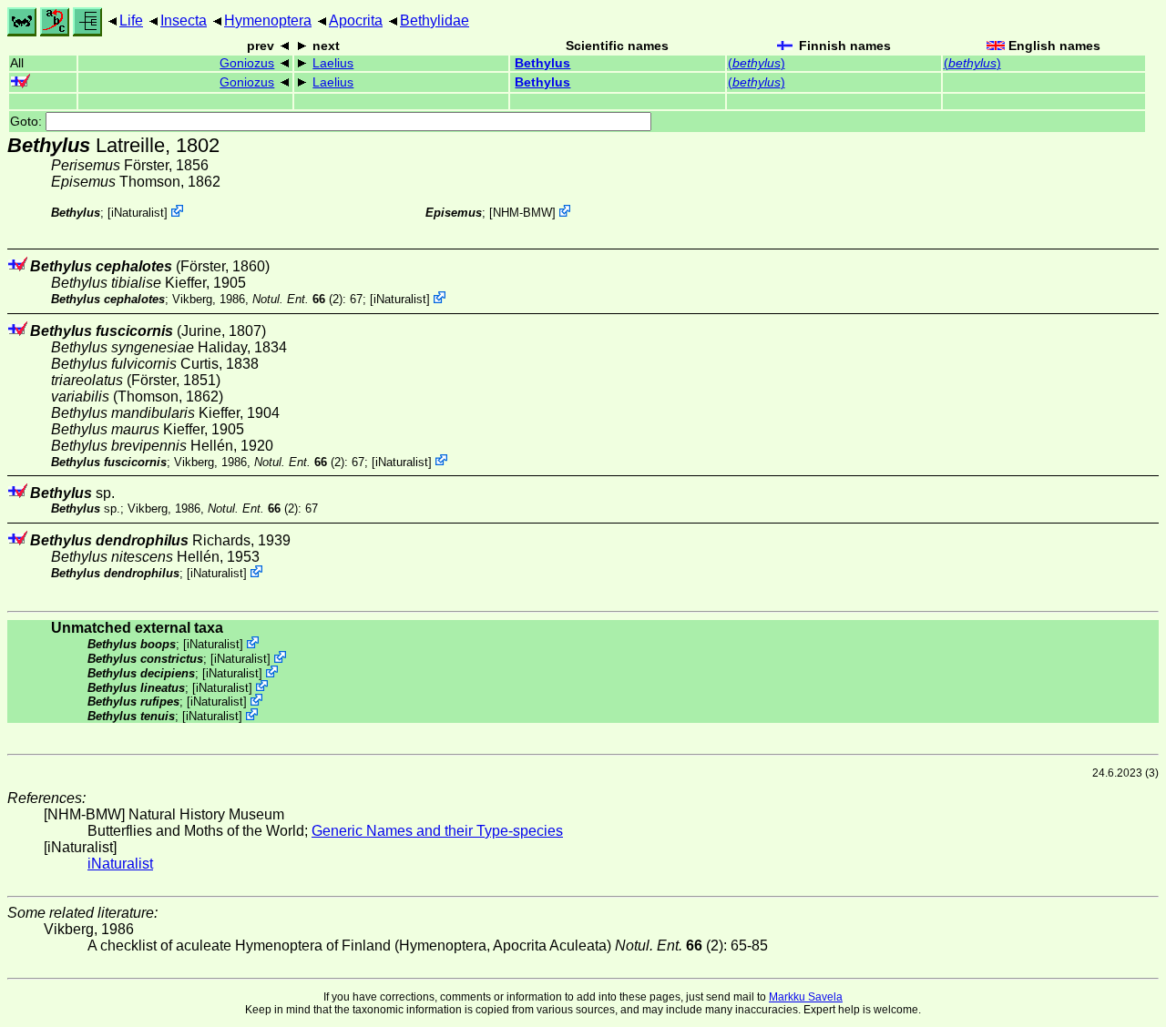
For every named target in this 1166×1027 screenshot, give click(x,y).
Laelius (332, 63)
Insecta (183, 20)
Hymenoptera (268, 20)
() (756, 63)
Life (131, 20)
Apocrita (356, 20)
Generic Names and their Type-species (437, 831)
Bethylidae (434, 20)
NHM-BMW (522, 212)
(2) (297, 299)
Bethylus (542, 63)
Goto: (28, 121)
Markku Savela (806, 997)
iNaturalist (137, 212)
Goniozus (247, 63)
